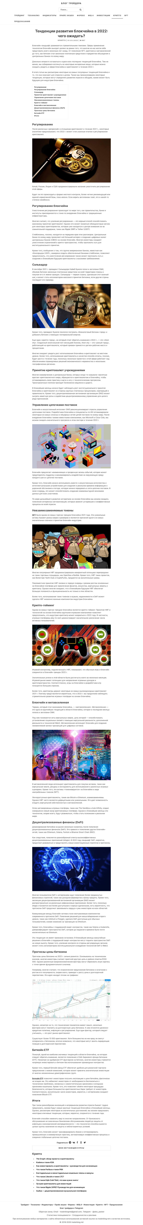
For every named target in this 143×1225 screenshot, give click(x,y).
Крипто (117, 15)
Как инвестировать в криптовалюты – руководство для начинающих (66, 1166)
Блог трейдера (71, 3)
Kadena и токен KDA (45, 1162)
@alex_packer (98, 1212)
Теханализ (34, 15)
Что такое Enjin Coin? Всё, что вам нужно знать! (57, 1180)
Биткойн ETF (37, 1078)
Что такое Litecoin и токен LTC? (50, 1177)
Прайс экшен (67, 15)
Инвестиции (103, 15)
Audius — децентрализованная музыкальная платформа (61, 1191)
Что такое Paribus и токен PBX (49, 1169)
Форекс (81, 15)
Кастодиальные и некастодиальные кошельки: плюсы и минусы (65, 1173)
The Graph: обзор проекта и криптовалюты (55, 1159)
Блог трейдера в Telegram (71, 1208)
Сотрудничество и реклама (84, 1215)
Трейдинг (19, 15)
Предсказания (22, 21)
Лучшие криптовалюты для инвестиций (53, 1184)
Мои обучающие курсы (71, 1148)
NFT (126, 15)
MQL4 (91, 15)
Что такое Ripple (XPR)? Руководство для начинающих (60, 1187)
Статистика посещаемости (58, 1215)
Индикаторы (49, 15)
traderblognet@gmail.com (71, 1212)
